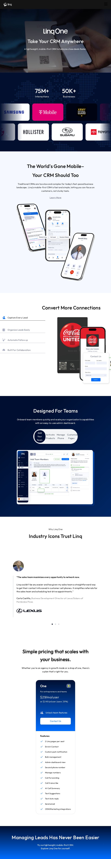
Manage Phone (61, 436)
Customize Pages (72, 436)
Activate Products (50, 436)
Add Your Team (40, 436)
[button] (55, 197)
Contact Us (55, 721)
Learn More (55, 197)
